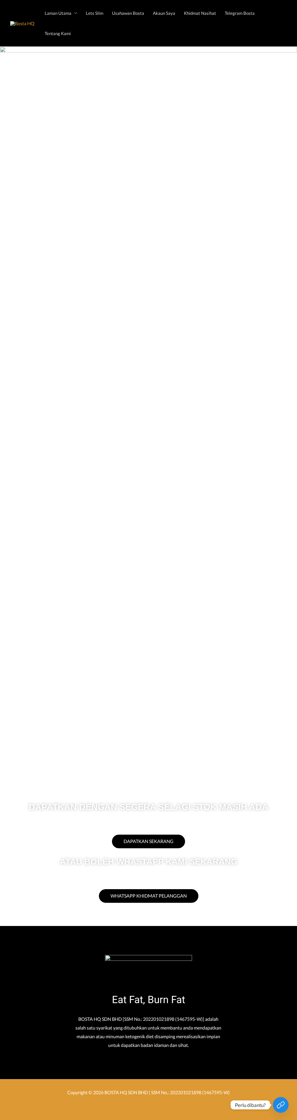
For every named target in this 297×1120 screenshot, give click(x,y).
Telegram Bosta (240, 13)
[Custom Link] (281, 1105)
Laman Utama (58, 13)
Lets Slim (94, 13)
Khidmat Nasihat (200, 13)
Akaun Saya (164, 13)
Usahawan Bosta (128, 13)
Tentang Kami (58, 33)
